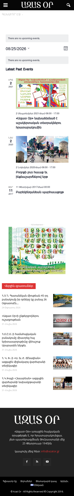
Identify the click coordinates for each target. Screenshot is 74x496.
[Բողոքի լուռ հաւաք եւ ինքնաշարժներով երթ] (42, 149)
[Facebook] (27, 462)
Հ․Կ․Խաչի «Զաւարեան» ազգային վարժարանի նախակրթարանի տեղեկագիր (22, 382)
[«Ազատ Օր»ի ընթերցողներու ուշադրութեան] (62, 320)
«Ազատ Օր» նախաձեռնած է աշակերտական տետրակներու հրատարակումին (38, 123)
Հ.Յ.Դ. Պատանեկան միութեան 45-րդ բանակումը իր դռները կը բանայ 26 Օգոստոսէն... (25, 300)
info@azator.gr (50, 451)
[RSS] (37, 462)
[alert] (37, 60)
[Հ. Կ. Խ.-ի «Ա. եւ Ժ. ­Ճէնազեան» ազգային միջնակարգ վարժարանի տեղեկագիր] (62, 363)
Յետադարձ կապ (46, 481)
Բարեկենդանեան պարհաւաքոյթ (40, 192)
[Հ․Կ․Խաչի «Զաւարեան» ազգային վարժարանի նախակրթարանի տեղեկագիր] (62, 383)
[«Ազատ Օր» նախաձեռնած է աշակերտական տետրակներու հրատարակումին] (42, 93)
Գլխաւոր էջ (10, 481)
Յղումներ (26, 481)
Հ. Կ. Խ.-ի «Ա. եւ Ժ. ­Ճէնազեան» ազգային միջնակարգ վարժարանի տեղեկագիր (23, 362)
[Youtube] (47, 462)
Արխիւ (64, 481)
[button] (68, 5)
